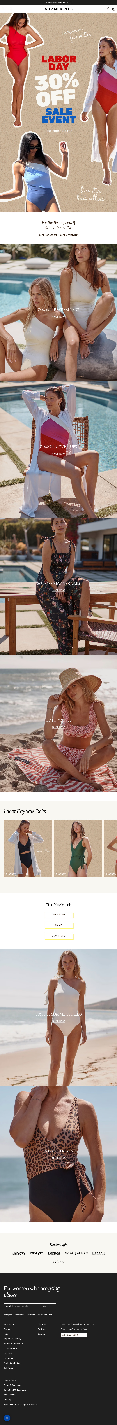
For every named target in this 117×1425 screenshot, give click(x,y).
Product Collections (13, 1363)
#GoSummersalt (44, 1314)
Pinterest (31, 1314)
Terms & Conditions (12, 1385)
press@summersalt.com (77, 1329)
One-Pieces (58, 914)
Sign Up (46, 1306)
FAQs (6, 1334)
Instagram (8, 1314)
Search (11, 9)
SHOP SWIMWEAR (48, 235)
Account (108, 9)
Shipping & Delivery (12, 1339)
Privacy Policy (10, 1380)
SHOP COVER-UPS (68, 235)
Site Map (8, 1400)
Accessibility (9, 1395)
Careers (41, 1334)
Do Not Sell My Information (15, 1390)
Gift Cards (8, 1353)
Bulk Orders (9, 1368)
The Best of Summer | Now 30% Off (58, 3)
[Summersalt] (58, 9)
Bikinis (58, 925)
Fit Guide (8, 1329)
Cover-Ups (58, 936)
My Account (9, 1324)
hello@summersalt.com (83, 1324)
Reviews (42, 1329)
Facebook (19, 1314)
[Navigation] (5, 9)
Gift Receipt (9, 1358)
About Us (42, 1324)
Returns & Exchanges (13, 1344)
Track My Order (10, 1348)
